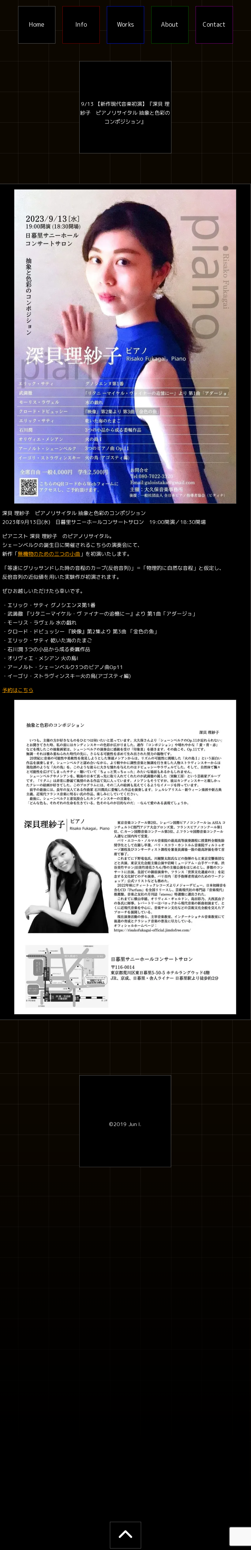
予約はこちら (17, 690)
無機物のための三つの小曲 (49, 553)
